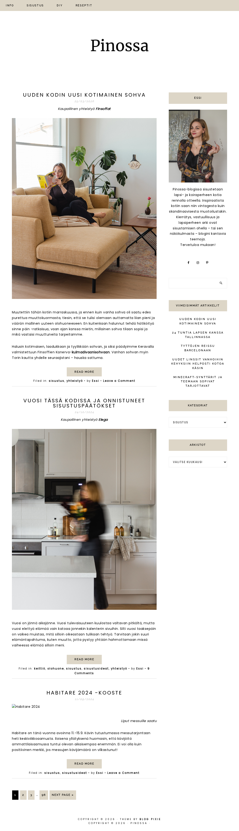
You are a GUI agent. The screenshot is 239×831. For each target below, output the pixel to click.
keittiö (39, 668)
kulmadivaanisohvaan (91, 352)
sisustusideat (96, 668)
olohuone (55, 668)
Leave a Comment (119, 381)
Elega (103, 419)
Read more (84, 371)
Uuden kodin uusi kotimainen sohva (84, 94)
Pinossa (119, 47)
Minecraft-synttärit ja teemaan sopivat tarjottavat (197, 381)
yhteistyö (75, 381)
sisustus (56, 381)
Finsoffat (103, 108)
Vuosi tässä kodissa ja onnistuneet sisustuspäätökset (84, 403)
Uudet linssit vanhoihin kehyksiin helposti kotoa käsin (197, 364)
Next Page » (63, 794)
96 (44, 794)
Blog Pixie (150, 819)
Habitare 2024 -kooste (84, 692)
